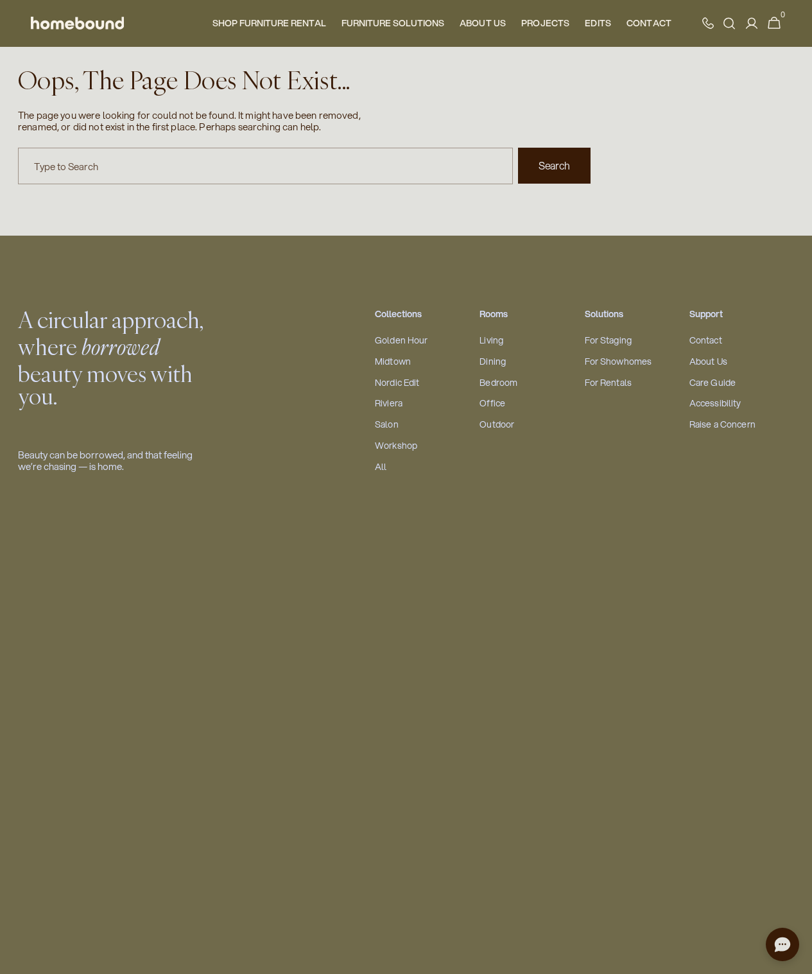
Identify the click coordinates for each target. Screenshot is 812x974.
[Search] (729, 23)
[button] (774, 23)
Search (554, 165)
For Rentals (608, 383)
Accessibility (715, 403)
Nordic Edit (397, 383)
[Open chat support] (782, 944)
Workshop (396, 445)
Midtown (393, 361)
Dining (492, 361)
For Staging (608, 340)
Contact (705, 340)
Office (492, 403)
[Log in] (752, 23)
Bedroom (498, 383)
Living (491, 340)
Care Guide (712, 383)
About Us (708, 361)
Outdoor (496, 424)
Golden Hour (401, 340)
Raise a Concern (722, 424)
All (380, 467)
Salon (387, 424)
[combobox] (265, 166)
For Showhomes (618, 361)
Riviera (388, 403)
